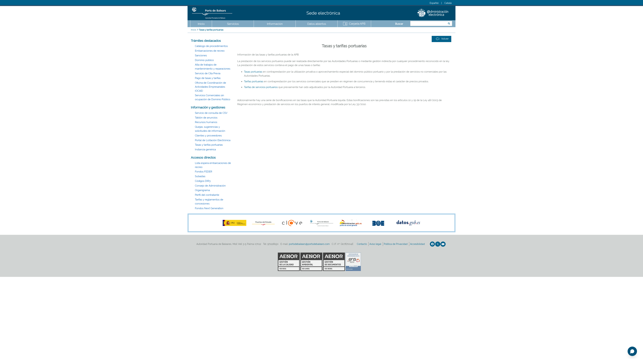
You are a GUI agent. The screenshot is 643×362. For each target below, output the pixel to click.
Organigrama (202, 190)
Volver (445, 38)
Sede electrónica (323, 13)
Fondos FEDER (203, 171)
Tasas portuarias (253, 71)
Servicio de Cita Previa (207, 73)
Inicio (201, 23)
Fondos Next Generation (209, 208)
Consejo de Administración (210, 185)
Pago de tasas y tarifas (208, 78)
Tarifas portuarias (253, 81)
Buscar (399, 23)
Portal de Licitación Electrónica (212, 140)
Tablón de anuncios (206, 117)
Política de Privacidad (396, 244)
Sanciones (201, 55)
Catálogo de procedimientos (211, 46)
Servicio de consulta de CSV (211, 112)
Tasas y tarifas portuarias (211, 29)
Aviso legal (375, 244)
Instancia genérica (205, 149)
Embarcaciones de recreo (210, 50)
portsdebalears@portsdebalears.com (309, 244)
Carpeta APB (357, 23)
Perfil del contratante (207, 194)
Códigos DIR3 (202, 181)
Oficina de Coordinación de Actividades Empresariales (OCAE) (210, 86)
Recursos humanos (206, 122)
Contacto (362, 244)
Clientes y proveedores (208, 135)
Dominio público (204, 60)
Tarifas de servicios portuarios (261, 87)
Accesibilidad (417, 244)
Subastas (200, 176)
